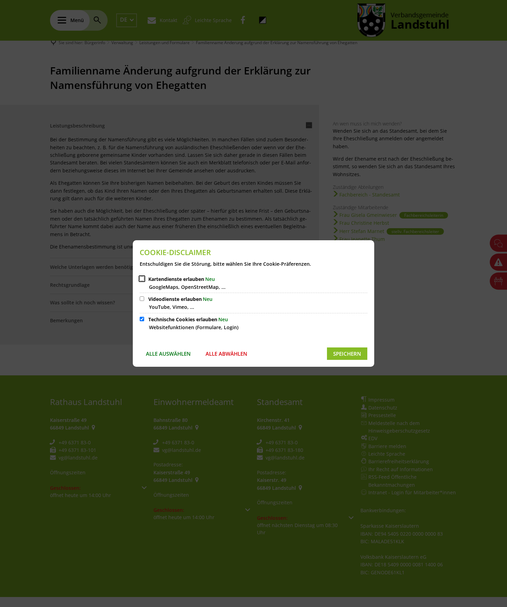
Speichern (347, 353)
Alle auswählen (168, 353)
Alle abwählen (226, 353)
